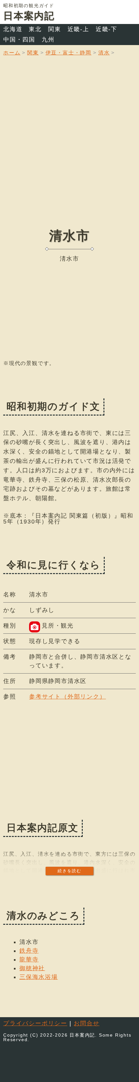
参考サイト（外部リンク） (67, 696)
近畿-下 (106, 29)
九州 (48, 39)
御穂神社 (32, 968)
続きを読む (69, 870)
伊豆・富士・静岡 (68, 52)
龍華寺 (28, 959)
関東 (54, 29)
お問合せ (86, 1023)
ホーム (11, 52)
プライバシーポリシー (35, 1023)
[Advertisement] (69, 147)
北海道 (12, 29)
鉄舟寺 (28, 950)
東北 (35, 29)
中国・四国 (19, 39)
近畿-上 (78, 29)
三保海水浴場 (38, 977)
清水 (104, 52)
